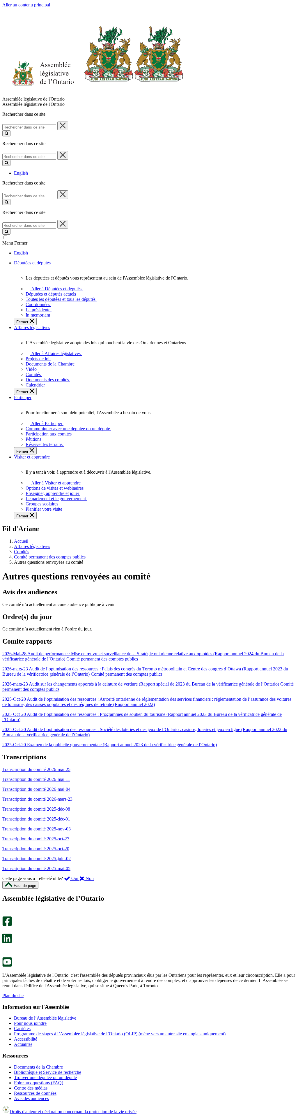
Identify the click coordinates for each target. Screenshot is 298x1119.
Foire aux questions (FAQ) (38, 1082)
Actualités (23, 1044)
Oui (74, 878)
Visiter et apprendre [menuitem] (32, 456)
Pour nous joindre (30, 1023)
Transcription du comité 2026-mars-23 (37, 799)
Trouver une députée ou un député (45, 1077)
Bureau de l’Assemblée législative (45, 1018)
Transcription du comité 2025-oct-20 (35, 848)
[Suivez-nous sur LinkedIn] (7, 941)
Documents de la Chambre (38, 1066)
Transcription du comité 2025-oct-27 (35, 838)
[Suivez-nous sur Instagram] (5, 913)
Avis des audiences (31, 1098)
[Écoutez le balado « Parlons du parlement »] (5, 949)
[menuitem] (55, 288)
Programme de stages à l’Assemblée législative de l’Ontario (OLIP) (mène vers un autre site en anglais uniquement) (120, 1033)
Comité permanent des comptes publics (50, 556)
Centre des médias (30, 1087)
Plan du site (13, 995)
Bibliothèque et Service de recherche (47, 1072)
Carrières (22, 1028)
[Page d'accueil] (93, 93)
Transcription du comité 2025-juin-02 (36, 858)
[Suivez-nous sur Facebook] (7, 924)
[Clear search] (62, 126)
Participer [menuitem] (22, 397)
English (21, 173)
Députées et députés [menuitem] (32, 262)
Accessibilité (25, 1039)
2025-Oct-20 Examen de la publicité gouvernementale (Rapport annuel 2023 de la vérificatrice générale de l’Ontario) (109, 744)
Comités (21, 551)
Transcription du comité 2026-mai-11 (36, 779)
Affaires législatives (32, 546)
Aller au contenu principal (26, 4)
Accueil (21, 541)
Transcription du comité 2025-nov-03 (36, 828)
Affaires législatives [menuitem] (32, 327)
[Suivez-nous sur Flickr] (5, 954)
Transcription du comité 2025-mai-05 (36, 868)
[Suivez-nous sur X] (5, 930)
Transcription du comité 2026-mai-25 (36, 769)
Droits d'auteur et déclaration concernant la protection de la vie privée (73, 1111)
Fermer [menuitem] (22, 322)
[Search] (6, 133)
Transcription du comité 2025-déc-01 (36, 818)
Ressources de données (35, 1093)
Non (89, 878)
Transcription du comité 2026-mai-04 (36, 789)
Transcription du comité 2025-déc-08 (36, 809)
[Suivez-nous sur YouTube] (7, 965)
